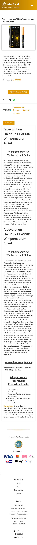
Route (16, 113)
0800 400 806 (18, 505)
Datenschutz (18, 490)
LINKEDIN (19, 537)
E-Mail (26, 110)
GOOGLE (19, 534)
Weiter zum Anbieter (18, 92)
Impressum (18, 493)
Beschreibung (8, 123)
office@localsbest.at (18, 509)
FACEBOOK (19, 531)
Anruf (16, 110)
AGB (18, 487)
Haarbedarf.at (18, 107)
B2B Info (18, 484)
